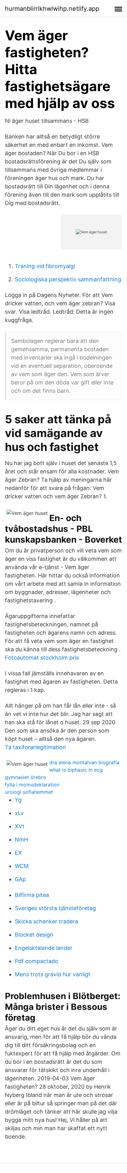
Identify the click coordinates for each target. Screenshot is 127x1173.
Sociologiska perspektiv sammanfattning (68, 279)
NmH (21, 839)
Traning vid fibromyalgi (45, 266)
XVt (19, 826)
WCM (22, 866)
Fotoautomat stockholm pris (42, 657)
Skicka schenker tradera (46, 921)
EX (18, 853)
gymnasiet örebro (25, 777)
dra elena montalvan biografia (84, 762)
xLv (19, 813)
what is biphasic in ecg (76, 770)
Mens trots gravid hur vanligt (52, 974)
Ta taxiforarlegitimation (35, 747)
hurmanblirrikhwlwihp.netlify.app (52, 9)
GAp (20, 879)
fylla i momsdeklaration (32, 784)
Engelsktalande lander (43, 948)
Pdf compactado (36, 961)
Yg (18, 800)
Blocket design (34, 934)
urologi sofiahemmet (29, 792)
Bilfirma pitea (32, 895)
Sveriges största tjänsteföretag (55, 908)
